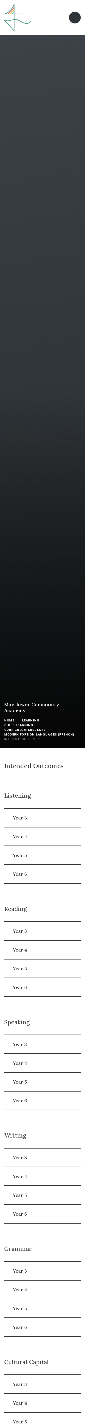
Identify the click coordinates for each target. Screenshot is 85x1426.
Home (9, 720)
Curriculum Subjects (25, 730)
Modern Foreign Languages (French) (39, 734)
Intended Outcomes (22, 739)
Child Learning (18, 725)
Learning (30, 720)
